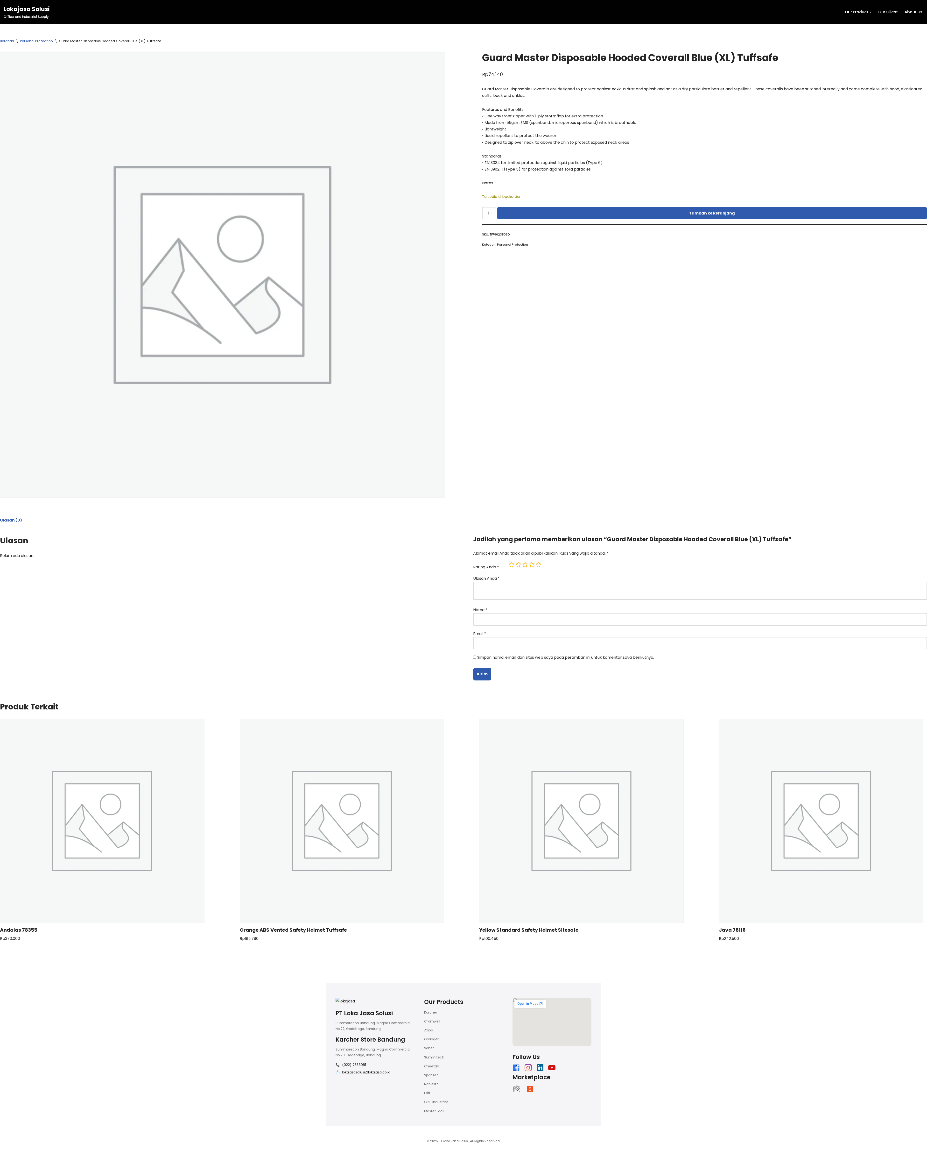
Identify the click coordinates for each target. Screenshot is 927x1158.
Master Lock (434, 1111)
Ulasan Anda (486, 578)
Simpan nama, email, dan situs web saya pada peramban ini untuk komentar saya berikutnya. (565, 657)
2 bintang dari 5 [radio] (518, 564)
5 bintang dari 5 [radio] (538, 564)
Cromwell (432, 1021)
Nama (480, 610)
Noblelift (431, 1084)
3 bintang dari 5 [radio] (525, 564)
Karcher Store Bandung (370, 1040)
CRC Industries (436, 1102)
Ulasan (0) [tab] (11, 520)
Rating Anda (486, 567)
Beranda (7, 41)
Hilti (427, 1093)
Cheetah (431, 1066)
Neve (331, 1152)
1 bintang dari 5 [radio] (511, 564)
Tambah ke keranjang (712, 213)
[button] (870, 12)
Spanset (431, 1075)
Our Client (888, 12)
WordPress (386, 1152)
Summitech (434, 1057)
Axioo (428, 1030)
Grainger (431, 1039)
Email (479, 633)
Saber (429, 1048)
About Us (913, 12)
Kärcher (430, 1012)
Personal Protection (36, 41)
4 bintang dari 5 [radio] (532, 564)
